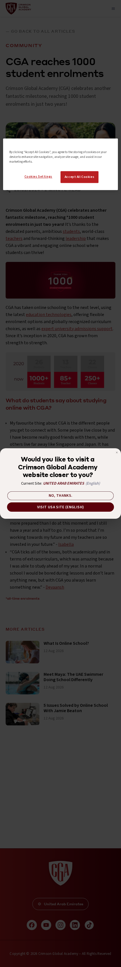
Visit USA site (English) (60, 507)
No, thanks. (61, 495)
